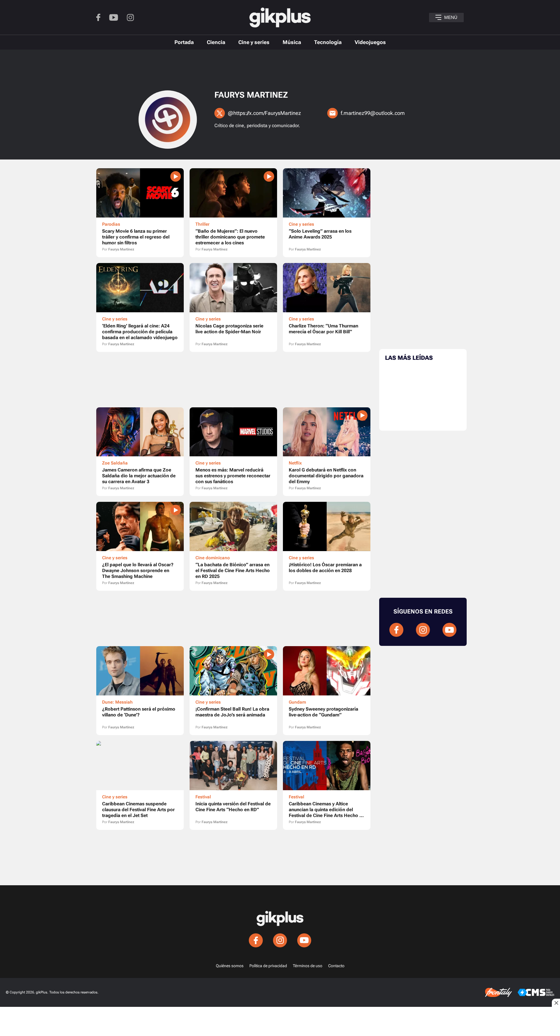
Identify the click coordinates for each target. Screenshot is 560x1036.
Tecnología (328, 42)
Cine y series (254, 42)
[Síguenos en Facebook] (98, 17)
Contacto (336, 966)
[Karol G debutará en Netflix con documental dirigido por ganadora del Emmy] (326, 451)
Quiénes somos (230, 966)
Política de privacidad (268, 966)
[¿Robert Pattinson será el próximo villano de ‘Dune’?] (140, 690)
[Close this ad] (556, 1003)
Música (292, 42)
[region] (280, 71)
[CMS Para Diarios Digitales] (536, 992)
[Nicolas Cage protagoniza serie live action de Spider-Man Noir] (233, 307)
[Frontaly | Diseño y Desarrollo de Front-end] (498, 992)
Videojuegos (370, 42)
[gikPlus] (280, 17)
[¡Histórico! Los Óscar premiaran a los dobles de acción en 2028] (326, 546)
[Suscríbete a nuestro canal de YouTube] (113, 17)
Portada (184, 42)
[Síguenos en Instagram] (130, 17)
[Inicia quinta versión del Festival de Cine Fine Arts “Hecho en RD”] (233, 785)
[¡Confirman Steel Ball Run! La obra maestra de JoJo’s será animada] (233, 690)
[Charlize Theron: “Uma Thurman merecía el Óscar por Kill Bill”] (326, 307)
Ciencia (216, 42)
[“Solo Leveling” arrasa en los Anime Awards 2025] (326, 212)
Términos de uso (307, 966)
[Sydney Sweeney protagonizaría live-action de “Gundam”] (326, 690)
